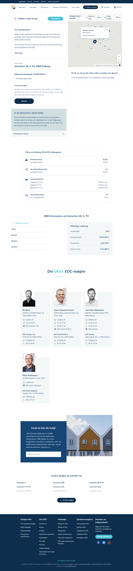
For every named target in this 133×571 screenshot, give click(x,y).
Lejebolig (43, 1)
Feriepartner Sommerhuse (25, 535)
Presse (41, 527)
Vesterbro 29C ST (60, 491)
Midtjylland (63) (82, 534)
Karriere (42, 545)
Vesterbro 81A (95, 487)
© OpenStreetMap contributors (110, 65)
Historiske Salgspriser (65, 538)
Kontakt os (43, 524)
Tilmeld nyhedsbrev (104, 536)
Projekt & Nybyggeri (53, 1)
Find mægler (76, 7)
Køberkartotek (25, 531)
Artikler (41, 531)
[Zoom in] (119, 56)
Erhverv (29, 1)
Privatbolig (22, 1)
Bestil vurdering (91, 7)
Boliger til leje (62, 527)
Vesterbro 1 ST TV (24, 487)
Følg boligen (55, 18)
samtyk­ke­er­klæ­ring (70, 566)
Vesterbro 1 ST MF (24, 491)
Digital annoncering (64, 534)
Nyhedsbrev (43, 538)
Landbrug (36, 1)
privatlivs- (70, 564)
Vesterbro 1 (21, 483)
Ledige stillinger (44, 548)
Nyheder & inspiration (46, 534)
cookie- (76, 564)
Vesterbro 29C (58, 487)
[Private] (13, 7)
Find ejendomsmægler (28, 524)
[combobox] (43, 454)
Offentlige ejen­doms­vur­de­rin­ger (66, 542)
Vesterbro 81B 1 (95, 491)
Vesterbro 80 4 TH (96, 483)
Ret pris (24, 101)
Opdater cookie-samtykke (67, 560)
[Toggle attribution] (119, 65)
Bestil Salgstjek (26, 527)
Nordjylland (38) (82, 538)
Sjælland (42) (81, 527)
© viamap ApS (98, 65)
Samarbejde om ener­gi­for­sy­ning (47, 553)
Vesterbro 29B (58, 483)
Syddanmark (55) (82, 531)
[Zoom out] (119, 60)
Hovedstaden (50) (83, 524)
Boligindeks (62, 531)
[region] (95, 40)
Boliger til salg (62, 524)
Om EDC (42, 541)
